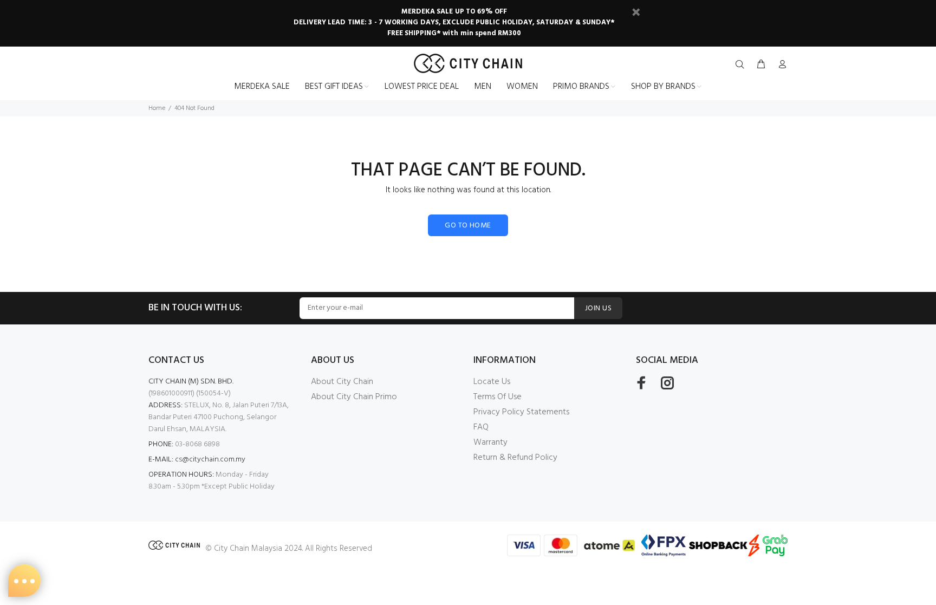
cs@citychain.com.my (210, 459)
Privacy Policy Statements (521, 412)
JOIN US (598, 308)
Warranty (490, 442)
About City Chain (342, 382)
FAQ (481, 427)
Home (156, 108)
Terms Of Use (497, 397)
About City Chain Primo (354, 397)
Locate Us (491, 382)
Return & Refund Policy (515, 458)
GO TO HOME (468, 225)
